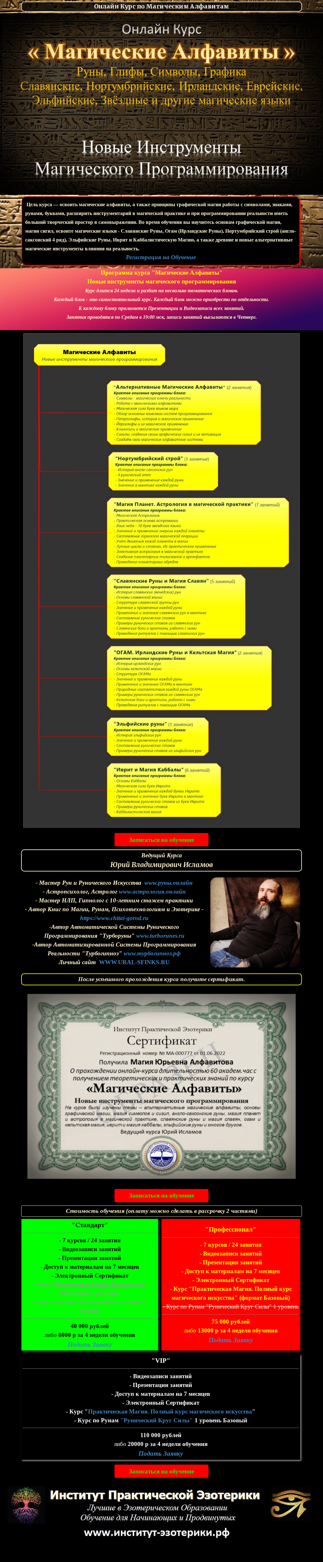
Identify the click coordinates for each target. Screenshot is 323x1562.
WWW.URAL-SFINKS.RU (134, 962)
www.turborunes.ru (160, 935)
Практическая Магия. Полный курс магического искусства (170, 1411)
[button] (161, 992)
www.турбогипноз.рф (152, 953)
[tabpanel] (161, 6)
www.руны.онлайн (168, 882)
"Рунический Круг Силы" (156, 1420)
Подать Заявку (230, 1340)
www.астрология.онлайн (152, 891)
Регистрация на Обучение (161, 257)
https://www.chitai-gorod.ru (114, 918)
